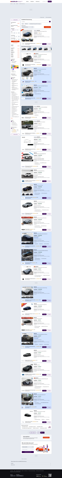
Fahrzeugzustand (13, 22)
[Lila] (13, 69)
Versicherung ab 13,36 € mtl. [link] (38, 34)
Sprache (11, 474)
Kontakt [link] (23, 470)
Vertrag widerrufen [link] (18, 470)
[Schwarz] (18, 67)
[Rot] (16, 67)
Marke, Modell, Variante (14, 25)
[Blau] (13, 66)
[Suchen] (50, 21)
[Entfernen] (23, 23)
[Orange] (15, 67)
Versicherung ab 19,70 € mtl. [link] (37, 307)
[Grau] (13, 67)
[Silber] (11, 69)
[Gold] (18, 66)
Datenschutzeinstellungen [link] (31, 470)
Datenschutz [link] (26, 470)
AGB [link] (14, 470)
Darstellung (17, 474)
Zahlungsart (12, 28)
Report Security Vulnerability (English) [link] (15, 471)
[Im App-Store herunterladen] (39, 476)
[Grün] (11, 67)
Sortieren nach (23, 25)
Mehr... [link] (12, 118)
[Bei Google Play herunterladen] (45, 476)
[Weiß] (15, 69)
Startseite (11, 3)
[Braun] (15, 66)
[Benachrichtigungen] (43, 1)
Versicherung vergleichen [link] (37, 57)
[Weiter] (50, 49)
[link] (44, 1)
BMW (14, 3)
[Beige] (11, 66)
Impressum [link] (11, 470)
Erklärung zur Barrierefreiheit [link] (40, 470)
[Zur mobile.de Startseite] (17, 1)
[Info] (16, 127)
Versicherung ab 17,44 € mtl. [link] (37, 270)
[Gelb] (16, 66)
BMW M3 (17, 3)
